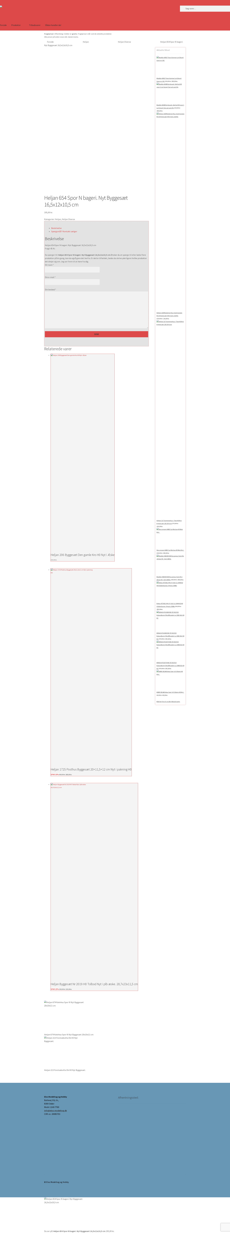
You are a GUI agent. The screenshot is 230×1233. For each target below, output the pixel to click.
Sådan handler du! (53, 25)
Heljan (86, 41)
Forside (50, 41)
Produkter (16, 25)
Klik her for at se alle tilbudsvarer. (168, 702)
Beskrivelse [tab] (56, 228)
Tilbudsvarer (34, 25)
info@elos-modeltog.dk (55, 1110)
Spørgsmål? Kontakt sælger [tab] (64, 231)
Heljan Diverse (124, 41)
